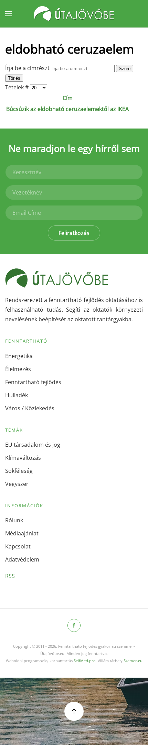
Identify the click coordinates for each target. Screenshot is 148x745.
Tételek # (17, 87)
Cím (68, 98)
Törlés (14, 78)
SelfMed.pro (85, 660)
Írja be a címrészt (28, 68)
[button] (8, 13)
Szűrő (124, 68)
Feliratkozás (74, 233)
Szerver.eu (133, 660)
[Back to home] (74, 13)
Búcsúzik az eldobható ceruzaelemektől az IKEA (67, 109)
